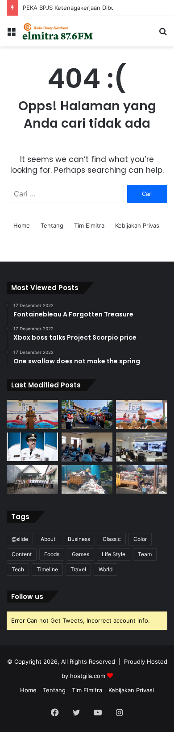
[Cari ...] (162, 35)
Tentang (52, 225)
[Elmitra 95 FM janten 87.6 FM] (58, 31)
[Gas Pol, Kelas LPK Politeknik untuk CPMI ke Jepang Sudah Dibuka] (87, 447)
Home (21, 225)
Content (22, 554)
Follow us (27, 596)
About (48, 539)
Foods (51, 554)
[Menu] (11, 35)
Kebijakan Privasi (138, 225)
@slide (20, 539)
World (105, 569)
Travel (78, 569)
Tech (18, 569)
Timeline (47, 569)
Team (145, 554)
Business (79, 539)
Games (80, 554)
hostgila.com (87, 675)
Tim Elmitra (89, 225)
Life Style (113, 554)
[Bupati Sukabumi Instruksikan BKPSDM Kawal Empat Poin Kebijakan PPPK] (32, 447)
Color (140, 539)
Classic (112, 539)
